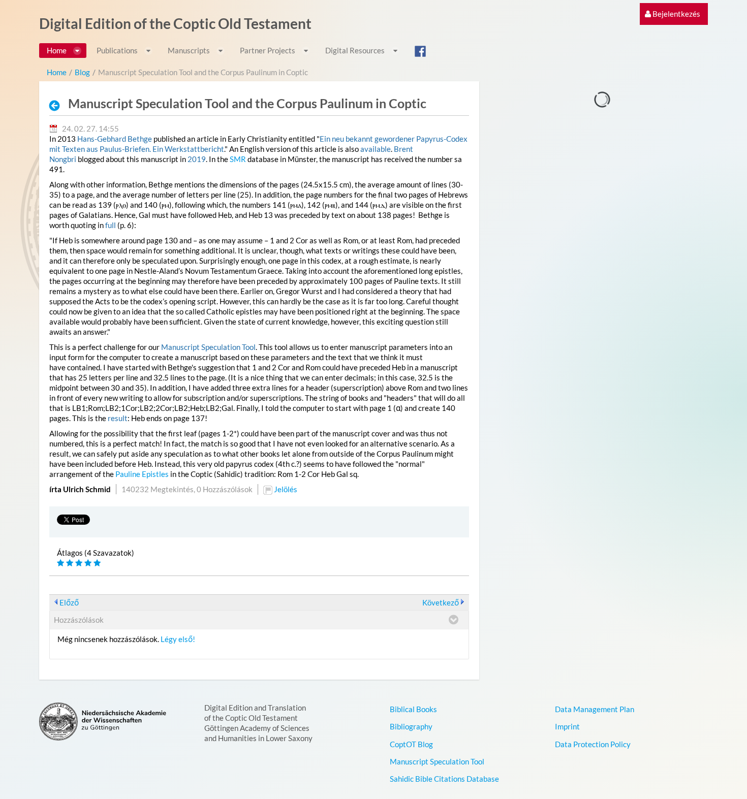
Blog (82, 72)
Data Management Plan (594, 709)
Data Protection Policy (593, 744)
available (375, 148)
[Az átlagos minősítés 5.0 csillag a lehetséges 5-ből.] (61, 563)
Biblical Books (413, 709)
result (118, 418)
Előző (69, 602)
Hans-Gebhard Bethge (114, 138)
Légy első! (178, 639)
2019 (197, 159)
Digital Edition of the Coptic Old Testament (175, 23)
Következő (440, 602)
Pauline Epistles (142, 473)
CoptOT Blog (411, 744)
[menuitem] (672, 14)
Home (57, 72)
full (110, 225)
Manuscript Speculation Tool (208, 346)
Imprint (567, 726)
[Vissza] (57, 105)
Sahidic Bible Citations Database (444, 778)
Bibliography (411, 726)
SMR (238, 159)
